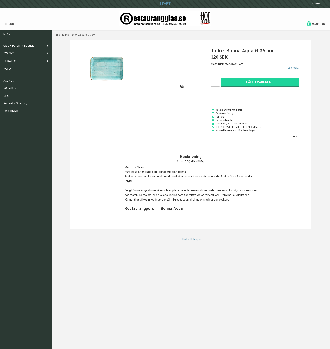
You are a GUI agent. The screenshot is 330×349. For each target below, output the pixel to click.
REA (6, 96)
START (165, 4)
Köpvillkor (9, 88)
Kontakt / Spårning (15, 103)
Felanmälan (10, 110)
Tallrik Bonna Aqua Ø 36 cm (78, 35)
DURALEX (9, 61)
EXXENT (8, 53)
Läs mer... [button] (293, 67)
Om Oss (8, 81)
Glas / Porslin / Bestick (18, 45)
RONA (7, 68)
